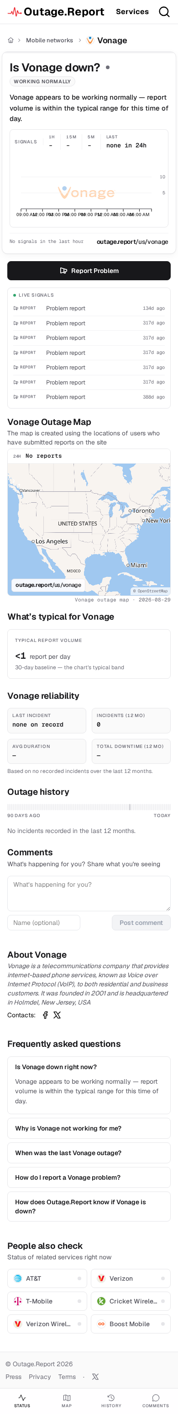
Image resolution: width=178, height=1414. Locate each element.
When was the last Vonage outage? (68, 1153)
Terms (67, 1377)
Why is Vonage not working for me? (68, 1128)
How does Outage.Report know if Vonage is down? (80, 1206)
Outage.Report (64, 12)
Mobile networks (49, 40)
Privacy (40, 1377)
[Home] (10, 40)
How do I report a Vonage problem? (67, 1177)
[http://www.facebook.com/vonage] (45, 1015)
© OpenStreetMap (150, 591)
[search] (164, 11)
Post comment (141, 923)
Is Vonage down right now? (56, 1067)
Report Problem (95, 271)
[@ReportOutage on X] (95, 1376)
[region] (89, 530)
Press (13, 1377)
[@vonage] (57, 1015)
